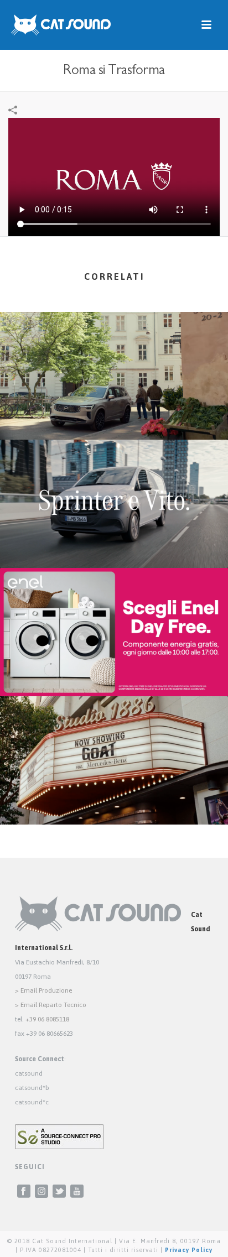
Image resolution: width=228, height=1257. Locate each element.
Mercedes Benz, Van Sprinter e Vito (114, 538)
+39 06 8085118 (47, 1019)
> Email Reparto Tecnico (50, 1005)
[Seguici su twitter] (59, 1192)
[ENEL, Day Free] (114, 611)
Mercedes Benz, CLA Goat (114, 795)
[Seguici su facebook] (23, 1192)
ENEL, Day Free (114, 667)
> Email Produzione (43, 990)
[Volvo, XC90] (114, 355)
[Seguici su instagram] (41, 1192)
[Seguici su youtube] (77, 1192)
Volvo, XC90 (114, 410)
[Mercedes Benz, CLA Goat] (114, 740)
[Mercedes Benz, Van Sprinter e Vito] (114, 484)
